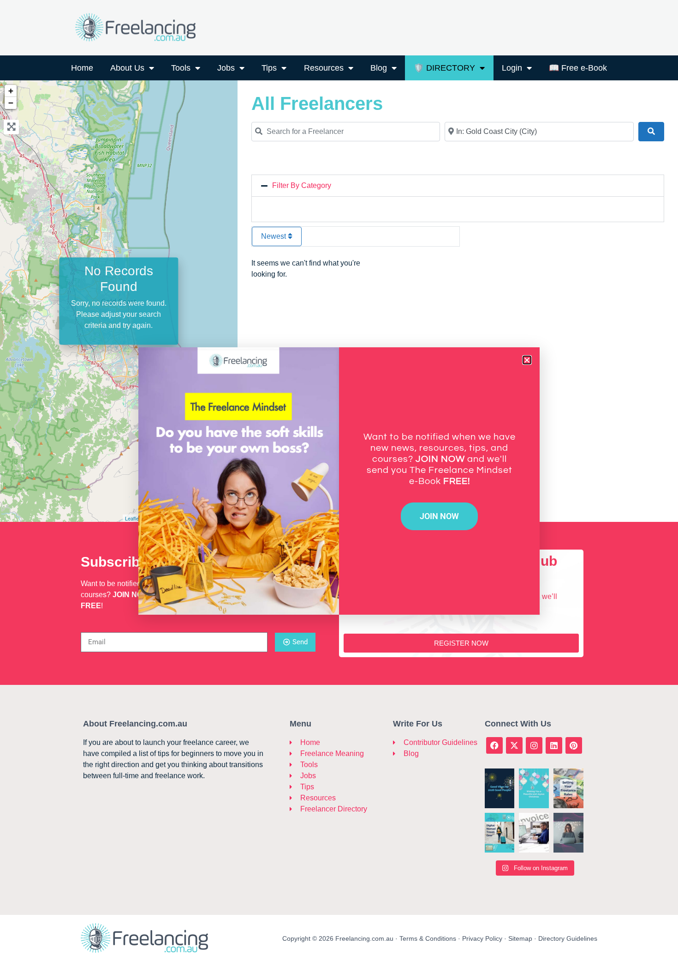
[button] (526, 360)
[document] (339, 481)
